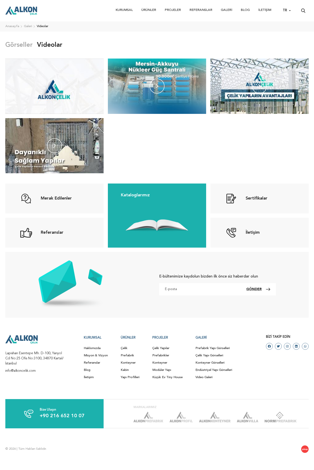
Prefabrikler (160, 355)
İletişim (264, 10)
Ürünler (148, 10)
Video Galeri (204, 377)
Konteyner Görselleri (209, 362)
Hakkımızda (92, 348)
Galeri (226, 10)
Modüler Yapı (161, 370)
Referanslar (200, 10)
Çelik (124, 348)
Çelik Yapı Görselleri (209, 355)
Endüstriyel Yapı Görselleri (213, 370)
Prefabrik (127, 355)
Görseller (19, 45)
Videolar (49, 45)
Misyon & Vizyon (96, 355)
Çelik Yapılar (160, 348)
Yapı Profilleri (130, 377)
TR (285, 10)
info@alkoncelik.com (20, 371)
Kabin (125, 370)
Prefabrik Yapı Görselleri (212, 348)
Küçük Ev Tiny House (167, 377)
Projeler (173, 10)
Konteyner (128, 362)
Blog (245, 10)
